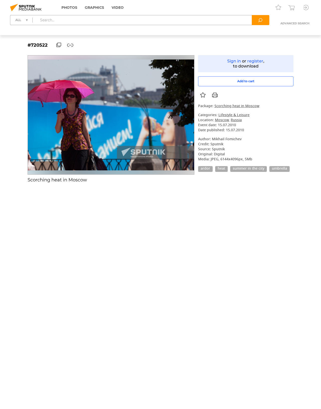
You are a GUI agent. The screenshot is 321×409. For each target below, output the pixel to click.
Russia (236, 120)
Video (118, 7)
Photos (69, 7)
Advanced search (294, 23)
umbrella (279, 169)
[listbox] (203, 95)
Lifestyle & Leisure (234, 115)
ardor (205, 169)
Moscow (222, 120)
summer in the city (248, 169)
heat (221, 169)
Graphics (94, 7)
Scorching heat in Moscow (236, 106)
